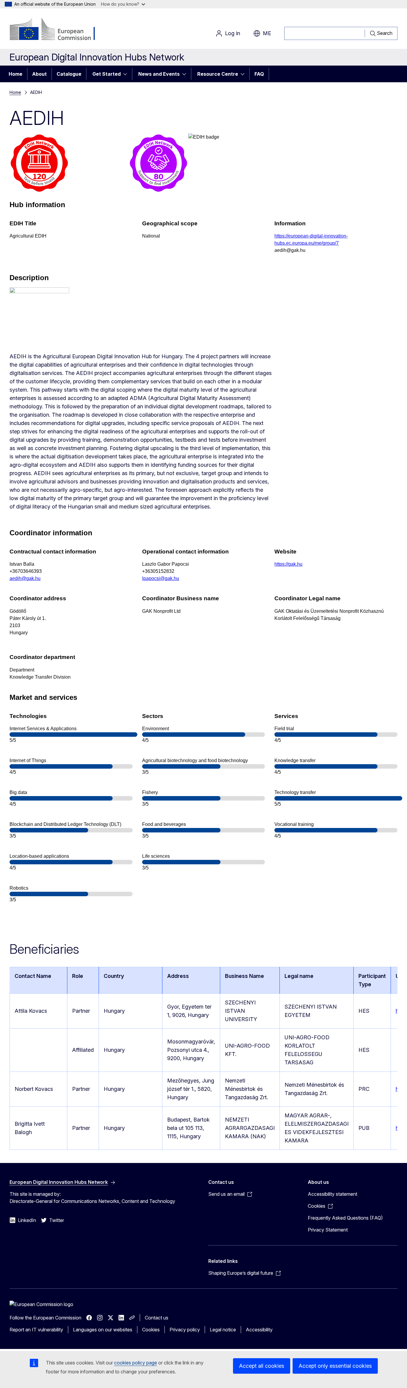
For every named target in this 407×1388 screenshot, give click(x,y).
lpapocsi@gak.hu (160, 578)
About (39, 74)
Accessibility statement (332, 1194)
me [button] (267, 33)
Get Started (106, 74)
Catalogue (69, 74)
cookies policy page (135, 1363)
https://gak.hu (288, 564)
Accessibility (259, 1330)
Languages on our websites (102, 1330)
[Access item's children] (127, 74)
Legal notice (223, 1330)
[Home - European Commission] (58, 30)
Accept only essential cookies (335, 1366)
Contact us (156, 1318)
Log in (232, 33)
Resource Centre (217, 74)
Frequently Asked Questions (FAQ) (345, 1218)
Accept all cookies (261, 1366)
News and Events (159, 74)
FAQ (259, 74)
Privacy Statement (328, 1230)
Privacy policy (185, 1330)
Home (15, 74)
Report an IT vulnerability (36, 1330)
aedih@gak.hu (25, 578)
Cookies (151, 1330)
